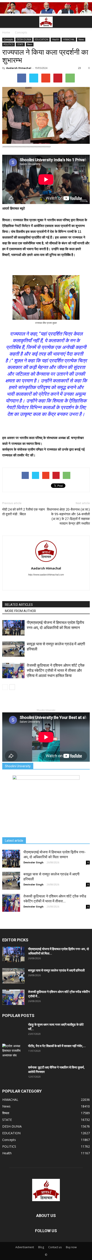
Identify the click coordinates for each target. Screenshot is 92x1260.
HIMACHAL (69, 39)
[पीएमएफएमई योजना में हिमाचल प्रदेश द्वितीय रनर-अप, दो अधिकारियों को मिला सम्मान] (13, 627)
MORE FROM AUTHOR (20, 611)
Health (55, 39)
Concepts (8, 39)
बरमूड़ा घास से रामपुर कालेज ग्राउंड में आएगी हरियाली (56, 970)
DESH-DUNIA (24, 39)
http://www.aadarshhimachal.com (46, 574)
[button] (85, 22)
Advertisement (24, 1247)
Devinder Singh (33, 862)
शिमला (29, 44)
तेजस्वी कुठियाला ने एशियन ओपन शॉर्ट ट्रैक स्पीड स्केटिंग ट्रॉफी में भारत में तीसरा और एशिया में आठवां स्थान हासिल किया (56, 670)
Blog (41, 1247)
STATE (20, 44)
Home (6, 32)
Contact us (55, 1247)
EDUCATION (41, 39)
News (81, 39)
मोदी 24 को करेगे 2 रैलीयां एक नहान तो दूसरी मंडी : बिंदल (23, 511)
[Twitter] (46, 584)
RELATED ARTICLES (19, 604)
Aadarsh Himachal (18, 68)
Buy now (71, 1247)
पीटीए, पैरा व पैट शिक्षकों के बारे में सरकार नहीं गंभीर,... (57, 1046)
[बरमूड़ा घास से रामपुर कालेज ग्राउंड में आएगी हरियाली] (13, 649)
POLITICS (8, 44)
